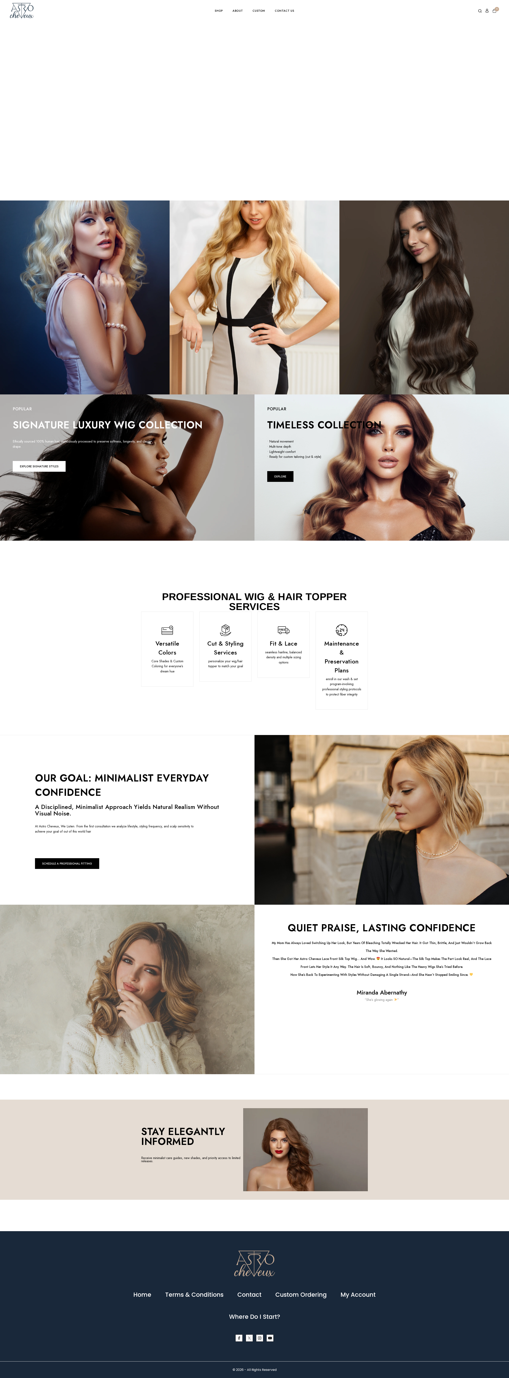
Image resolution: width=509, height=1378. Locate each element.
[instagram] (259, 1338)
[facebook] (239, 1338)
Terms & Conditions (194, 1294)
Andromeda (254, 284)
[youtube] (270, 1338)
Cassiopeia (85, 284)
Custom (259, 11)
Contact (249, 1294)
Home (142, 1294)
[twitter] (249, 1338)
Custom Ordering (301, 1294)
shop (219, 11)
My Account (358, 1294)
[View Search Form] (480, 11)
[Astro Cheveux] (22, 10)
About (238, 11)
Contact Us (284, 11)
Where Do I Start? (254, 1316)
